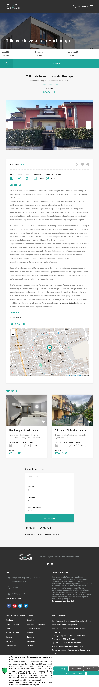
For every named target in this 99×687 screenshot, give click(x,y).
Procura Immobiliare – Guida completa (67, 646)
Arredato (17, 317)
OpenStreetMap (76, 375)
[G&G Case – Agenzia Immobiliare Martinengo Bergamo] (13, 9)
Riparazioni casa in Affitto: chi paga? (67, 643)
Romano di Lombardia (36, 624)
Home (43, 84)
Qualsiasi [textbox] (5, 55)
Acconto (31, 487)
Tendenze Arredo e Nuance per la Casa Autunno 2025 (72, 652)
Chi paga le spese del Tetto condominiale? (69, 636)
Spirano (30, 645)
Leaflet (68, 375)
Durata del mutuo (34, 507)
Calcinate (30, 637)
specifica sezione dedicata (65, 303)
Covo (8, 629)
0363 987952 (82, 6)
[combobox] (16, 55)
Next (88, 125)
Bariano (9, 637)
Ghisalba (30, 620)
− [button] (13, 334)
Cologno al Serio (12, 624)
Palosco (30, 633)
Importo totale (33, 476)
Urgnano (9, 641)
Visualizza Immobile (26, 419)
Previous (10, 125)
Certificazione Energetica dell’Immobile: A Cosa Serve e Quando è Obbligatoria (71, 623)
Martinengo (53, 84)
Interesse (31, 497)
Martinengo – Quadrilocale (23, 430)
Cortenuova (11, 645)
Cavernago (31, 641)
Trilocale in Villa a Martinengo (71, 430)
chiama (51, 285)
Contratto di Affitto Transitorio (65, 639)
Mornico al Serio (12, 633)
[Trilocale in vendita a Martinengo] (49, 348)
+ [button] (13, 330)
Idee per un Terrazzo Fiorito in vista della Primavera (68, 630)
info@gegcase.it (18, 593)
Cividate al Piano (33, 629)
